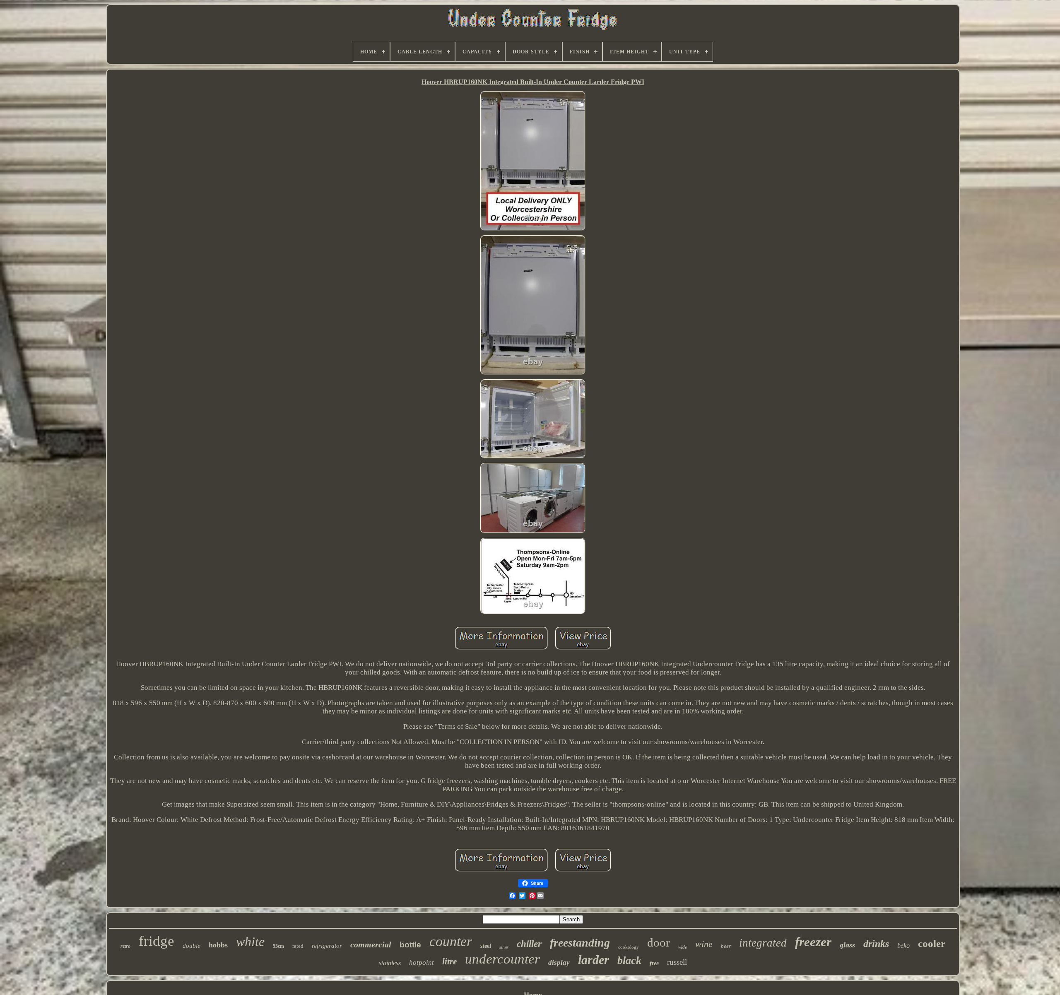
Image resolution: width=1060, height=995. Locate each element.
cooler (931, 943)
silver (503, 947)
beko (903, 945)
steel (485, 946)
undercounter (502, 959)
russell (677, 962)
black (629, 960)
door (658, 942)
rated (298, 946)
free (654, 963)
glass (847, 945)
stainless (390, 962)
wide (682, 946)
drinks (876, 943)
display (559, 962)
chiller (529, 944)
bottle (410, 944)
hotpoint (421, 962)
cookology (628, 946)
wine (704, 944)
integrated (763, 943)
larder (593, 959)
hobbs (218, 945)
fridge (156, 941)
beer (726, 946)
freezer (813, 942)
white (250, 941)
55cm (278, 946)
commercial (370, 944)
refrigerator (327, 945)
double (191, 945)
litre (449, 961)
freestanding (580, 942)
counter (450, 941)
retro (125, 946)
